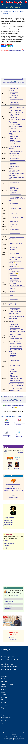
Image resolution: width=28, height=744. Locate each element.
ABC (4, 83)
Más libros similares (13, 497)
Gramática (4, 676)
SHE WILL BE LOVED (15, 138)
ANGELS (12, 369)
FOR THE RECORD (14, 114)
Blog (2, 708)
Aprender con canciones (8, 669)
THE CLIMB (13, 192)
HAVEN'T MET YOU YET (16, 166)
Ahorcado (6, 540)
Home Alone (16, 468)
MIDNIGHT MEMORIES (15, 281)
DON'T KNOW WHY (14, 253)
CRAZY (11, 295)
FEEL (11, 375)
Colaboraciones (6, 717)
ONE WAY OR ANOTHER (16, 285)
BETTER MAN (13, 371)
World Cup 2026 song (9, 524)
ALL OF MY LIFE (14, 310)
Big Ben (6, 599)
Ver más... (6, 526)
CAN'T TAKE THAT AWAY (16, 110)
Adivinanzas (6, 545)
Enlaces (3, 702)
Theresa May (8, 608)
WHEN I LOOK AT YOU (15, 194)
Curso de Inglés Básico (8, 657)
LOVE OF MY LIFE (14, 324)
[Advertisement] (12, 62)
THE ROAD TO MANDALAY (16, 385)
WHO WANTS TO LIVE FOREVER (17, 331)
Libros (3, 700)
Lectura (3, 687)
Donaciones (4, 720)
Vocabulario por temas (7, 423)
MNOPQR (15, 83)
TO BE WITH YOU (14, 204)
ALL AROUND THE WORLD (16, 257)
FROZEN (12, 90)
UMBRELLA (13, 355)
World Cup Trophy (8, 520)
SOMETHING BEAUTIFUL (16, 378)
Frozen (16, 459)
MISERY (12, 134)
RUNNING (12, 249)
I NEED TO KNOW (14, 102)
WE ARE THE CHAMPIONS (16, 329)
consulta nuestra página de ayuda (16, 50)
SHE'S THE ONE (14, 376)
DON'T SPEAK (13, 247)
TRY (11, 226)
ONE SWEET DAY (14, 123)
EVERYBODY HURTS (15, 341)
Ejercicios (4, 681)
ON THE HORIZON (14, 155)
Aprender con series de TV (9, 666)
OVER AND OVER (14, 221)
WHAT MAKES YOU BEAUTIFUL (17, 287)
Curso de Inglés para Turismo (9, 659)
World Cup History (8, 522)
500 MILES (12, 321)
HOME (11, 168)
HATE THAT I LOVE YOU (16, 348)
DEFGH (8, 83)
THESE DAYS (13, 336)
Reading (16, 595)
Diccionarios (4, 697)
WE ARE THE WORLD (15, 183)
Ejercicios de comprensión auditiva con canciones (14, 406)
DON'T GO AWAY (14, 259)
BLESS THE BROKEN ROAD (16, 334)
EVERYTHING (13, 163)
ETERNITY (12, 373)
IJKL (11, 83)
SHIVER (12, 140)
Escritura (4, 692)
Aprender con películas (8, 664)
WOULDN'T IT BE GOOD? (16, 243)
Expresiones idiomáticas (19, 435)
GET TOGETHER (14, 92)
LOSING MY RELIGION (15, 343)
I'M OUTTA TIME (14, 264)
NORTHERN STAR (14, 153)
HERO (11, 116)
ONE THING (13, 283)
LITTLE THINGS (14, 280)
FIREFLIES (12, 292)
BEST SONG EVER (14, 278)
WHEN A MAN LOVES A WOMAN (17, 160)
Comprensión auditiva (7, 684)
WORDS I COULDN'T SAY (16, 338)
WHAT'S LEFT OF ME (15, 233)
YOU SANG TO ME (14, 104)
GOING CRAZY (13, 213)
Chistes (5, 547)
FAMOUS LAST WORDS (15, 208)
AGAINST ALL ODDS (15, 308)
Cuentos (3, 689)
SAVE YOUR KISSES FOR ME (16, 217)
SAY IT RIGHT (13, 225)
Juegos (3, 694)
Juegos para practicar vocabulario (19, 423)
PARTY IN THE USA (14, 188)
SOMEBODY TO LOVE (15, 328)
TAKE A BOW (13, 353)
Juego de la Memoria (9, 543)
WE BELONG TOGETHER (16, 126)
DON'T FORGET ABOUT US (16, 112)
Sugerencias (5, 715)
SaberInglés (5, 650)
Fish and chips (8, 603)
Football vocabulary (9, 517)
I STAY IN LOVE (13, 117)
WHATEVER (13, 273)
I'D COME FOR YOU (14, 230)
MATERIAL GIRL (14, 97)
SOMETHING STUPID (15, 380)
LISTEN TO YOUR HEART (16, 388)
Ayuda (3, 723)
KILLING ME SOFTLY (15, 365)
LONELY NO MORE (14, 360)
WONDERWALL (13, 275)
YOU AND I (12, 288)
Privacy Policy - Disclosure (14, 739)
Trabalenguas (7, 549)
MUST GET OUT (14, 136)
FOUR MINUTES (14, 88)
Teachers (4, 705)
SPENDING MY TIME (15, 390)
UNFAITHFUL (13, 356)
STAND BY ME (13, 266)
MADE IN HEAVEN (14, 326)
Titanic (9, 468)
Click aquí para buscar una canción (13, 79)
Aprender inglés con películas (6, 436)
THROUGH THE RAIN (15, 124)
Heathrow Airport (9, 601)
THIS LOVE (12, 143)
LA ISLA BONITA (14, 95)
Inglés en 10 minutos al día (13, 484)
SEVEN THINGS (13, 190)
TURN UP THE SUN (15, 271)
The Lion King (10, 459)
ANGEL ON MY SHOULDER (16, 151)
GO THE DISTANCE (14, 158)
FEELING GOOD (14, 165)
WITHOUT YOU (13, 128)
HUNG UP (12, 94)
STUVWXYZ (21, 83)
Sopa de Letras (7, 542)
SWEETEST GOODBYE (15, 141)
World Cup (6, 519)
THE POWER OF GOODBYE (16, 99)
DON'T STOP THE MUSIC (16, 346)
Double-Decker (8, 606)
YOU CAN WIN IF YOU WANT (17, 197)
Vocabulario (4, 679)
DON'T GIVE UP (14, 299)
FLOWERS (12, 187)
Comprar (13, 495)
